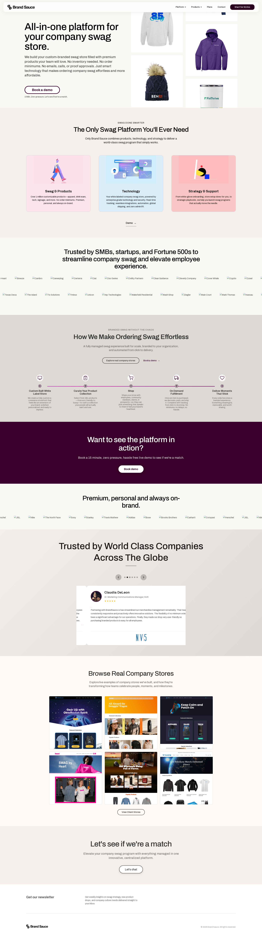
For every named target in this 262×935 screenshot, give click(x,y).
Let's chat (131, 869)
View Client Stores (131, 812)
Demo (131, 223)
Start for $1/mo (242, 7)
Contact (221, 7)
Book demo (131, 469)
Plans (209, 7)
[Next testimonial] (144, 577)
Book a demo (42, 90)
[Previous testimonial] (118, 577)
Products (195, 7)
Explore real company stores (120, 360)
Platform (180, 7)
